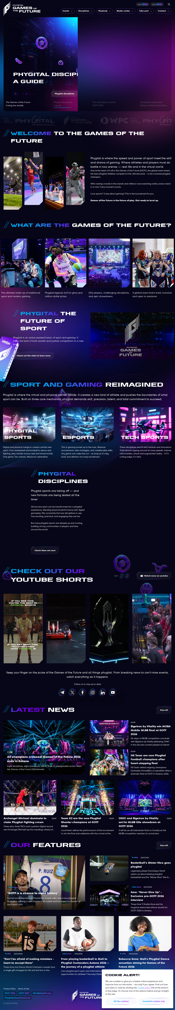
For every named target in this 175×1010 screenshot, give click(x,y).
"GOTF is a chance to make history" (32, 893)
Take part (144, 10)
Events (66, 10)
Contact (162, 10)
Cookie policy (144, 987)
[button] (127, 576)
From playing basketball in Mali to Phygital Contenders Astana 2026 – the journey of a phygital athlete (85, 963)
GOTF (143, 4)
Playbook (103, 10)
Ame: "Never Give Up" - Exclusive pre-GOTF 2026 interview (147, 896)
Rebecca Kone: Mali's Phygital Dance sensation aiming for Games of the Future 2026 (144, 963)
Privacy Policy (10, 989)
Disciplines (83, 10)
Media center (123, 10)
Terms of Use (23, 989)
